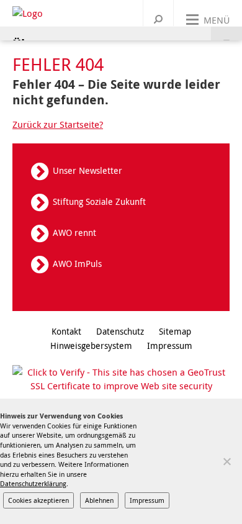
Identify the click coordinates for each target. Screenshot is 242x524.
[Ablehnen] (226, 461)
